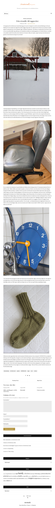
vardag (47, 478)
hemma (43, 473)
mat (17, 476)
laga (28, 371)
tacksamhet (21, 478)
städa (17, 478)
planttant (34, 476)
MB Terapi (29, 495)
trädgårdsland (37, 478)
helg (40, 473)
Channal (5, 442)
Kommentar (6, 399)
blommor (10, 473)
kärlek (7, 476)
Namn (5, 414)
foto (28, 473)
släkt (8, 478)
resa (49, 476)
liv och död (13, 476)
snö (32, 371)
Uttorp (44, 478)
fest (24, 473)
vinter (4, 480)
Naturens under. (41, 390)
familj (20, 473)
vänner (8, 480)
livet (10, 476)
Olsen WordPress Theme (24, 505)
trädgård (30, 478)
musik (20, 476)
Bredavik (13, 473)
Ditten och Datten (27, 18)
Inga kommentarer (31, 23)
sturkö (14, 478)
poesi (38, 476)
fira (26, 473)
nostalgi (23, 476)
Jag (24, 495)
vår (11, 480)
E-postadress (6, 419)
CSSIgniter (33, 505)
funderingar (32, 473)
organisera (30, 476)
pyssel (40, 476)
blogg (7, 473)
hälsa (47, 473)
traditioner (26, 478)
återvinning (6, 371)
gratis (18, 371)
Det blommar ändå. (16, 439)
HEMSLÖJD (23, 371)
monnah (27, 502)
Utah (42, 478)
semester (5, 478)
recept (43, 476)
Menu (6, 13)
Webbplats (6, 423)
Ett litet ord (12, 371)
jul (4, 476)
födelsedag (37, 473)
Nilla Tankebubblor (7, 439)
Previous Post (15, 380)
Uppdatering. (10, 448)
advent (4, 473)
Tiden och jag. (11, 451)
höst (49, 473)
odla (27, 476)
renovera (47, 476)
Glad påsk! (22, 390)
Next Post (39, 380)
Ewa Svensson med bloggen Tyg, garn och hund (12, 445)
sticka (35, 371)
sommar (11, 478)
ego (17, 473)
